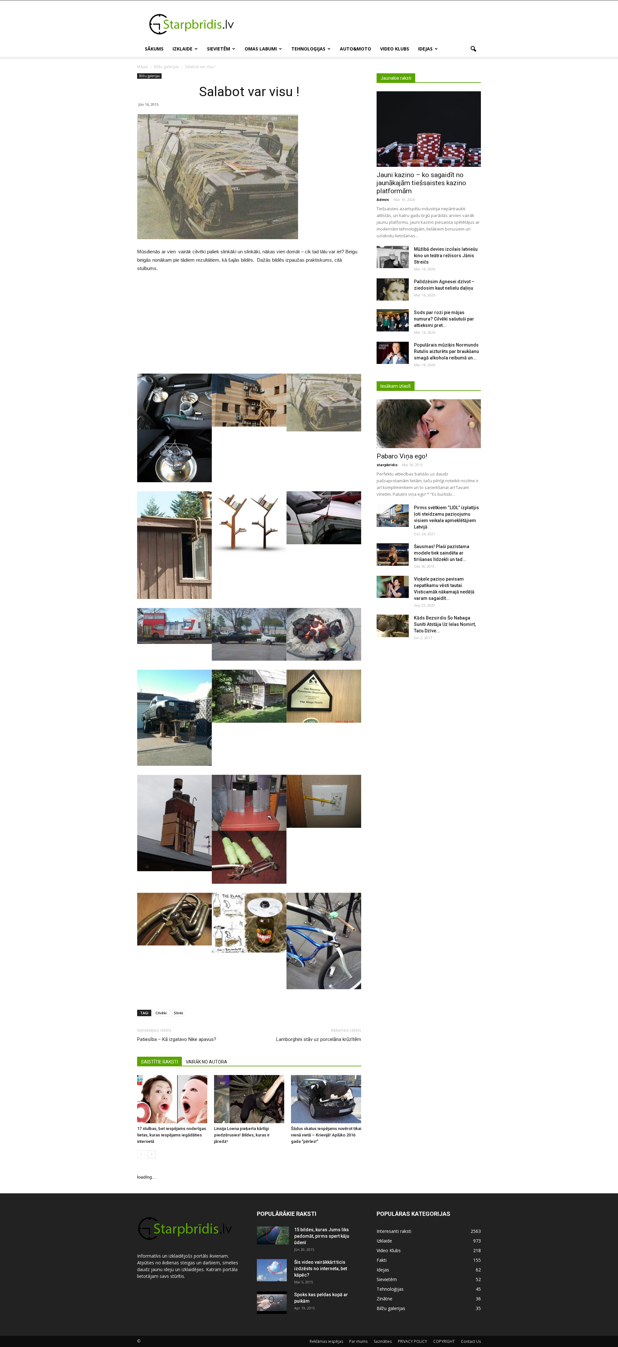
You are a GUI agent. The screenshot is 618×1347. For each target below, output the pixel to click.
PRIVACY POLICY (412, 1341)
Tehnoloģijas (308, 49)
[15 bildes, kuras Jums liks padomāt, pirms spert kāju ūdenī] (273, 1235)
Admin (383, 199)
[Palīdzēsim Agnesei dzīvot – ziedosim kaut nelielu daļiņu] (393, 289)
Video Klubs (394, 49)
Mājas (142, 66)
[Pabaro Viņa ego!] (429, 423)
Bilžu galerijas (149, 76)
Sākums (154, 49)
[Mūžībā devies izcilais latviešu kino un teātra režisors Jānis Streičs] (393, 257)
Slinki (178, 1012)
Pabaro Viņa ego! (402, 456)
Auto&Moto (355, 49)
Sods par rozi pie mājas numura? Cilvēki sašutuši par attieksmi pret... (444, 319)
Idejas (425, 49)
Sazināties (383, 1341)
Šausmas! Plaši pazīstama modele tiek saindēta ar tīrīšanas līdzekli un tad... (441, 553)
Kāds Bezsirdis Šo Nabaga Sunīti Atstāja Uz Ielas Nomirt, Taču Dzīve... (445, 624)
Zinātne (384, 1299)
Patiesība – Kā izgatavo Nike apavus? (176, 1039)
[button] (473, 49)
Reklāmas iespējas (326, 1341)
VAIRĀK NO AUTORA (206, 1061)
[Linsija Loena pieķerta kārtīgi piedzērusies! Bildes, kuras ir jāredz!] (249, 1099)
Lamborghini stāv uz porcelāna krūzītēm (318, 1039)
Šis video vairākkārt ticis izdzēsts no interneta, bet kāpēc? (320, 1269)
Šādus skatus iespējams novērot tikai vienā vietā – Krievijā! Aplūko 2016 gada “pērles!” (326, 1135)
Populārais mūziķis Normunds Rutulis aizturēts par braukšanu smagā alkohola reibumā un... (446, 351)
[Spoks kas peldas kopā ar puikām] (272, 1302)
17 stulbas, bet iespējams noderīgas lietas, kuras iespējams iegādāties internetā (171, 1135)
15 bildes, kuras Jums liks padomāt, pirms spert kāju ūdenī (321, 1236)
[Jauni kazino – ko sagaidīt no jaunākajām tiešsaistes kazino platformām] (429, 129)
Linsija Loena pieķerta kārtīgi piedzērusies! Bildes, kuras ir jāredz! (242, 1135)
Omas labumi (261, 49)
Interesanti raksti (394, 1231)
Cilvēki (161, 1012)
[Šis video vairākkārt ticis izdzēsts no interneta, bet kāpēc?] (272, 1270)
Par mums (358, 1341)
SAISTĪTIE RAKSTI (159, 1061)
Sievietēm (218, 49)
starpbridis (387, 464)
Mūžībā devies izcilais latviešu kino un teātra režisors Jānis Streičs (446, 256)
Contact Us (471, 1341)
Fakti (382, 1260)
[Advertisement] (364, 23)
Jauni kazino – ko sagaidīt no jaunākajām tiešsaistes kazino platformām (421, 183)
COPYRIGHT (444, 1341)
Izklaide (182, 49)
